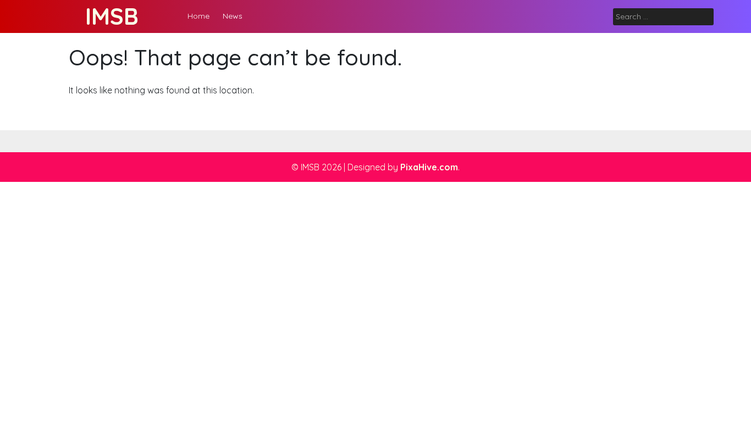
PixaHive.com (429, 167)
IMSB (112, 16)
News (232, 16)
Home (198, 16)
